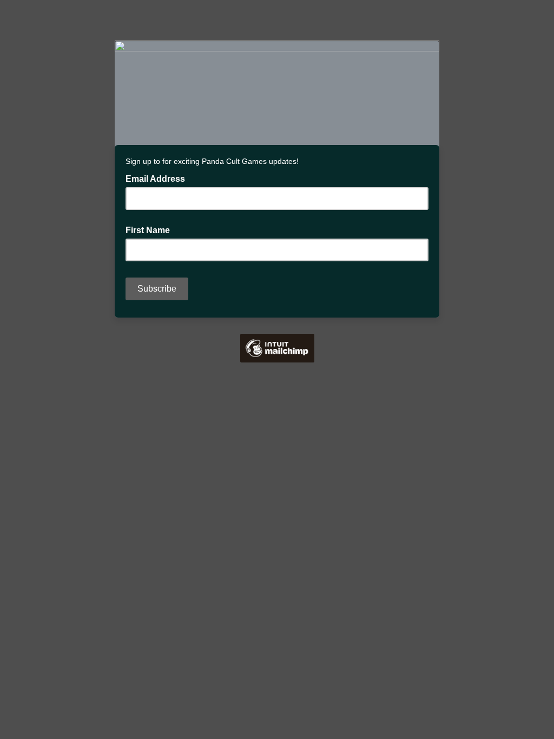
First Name (148, 230)
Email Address (159, 178)
